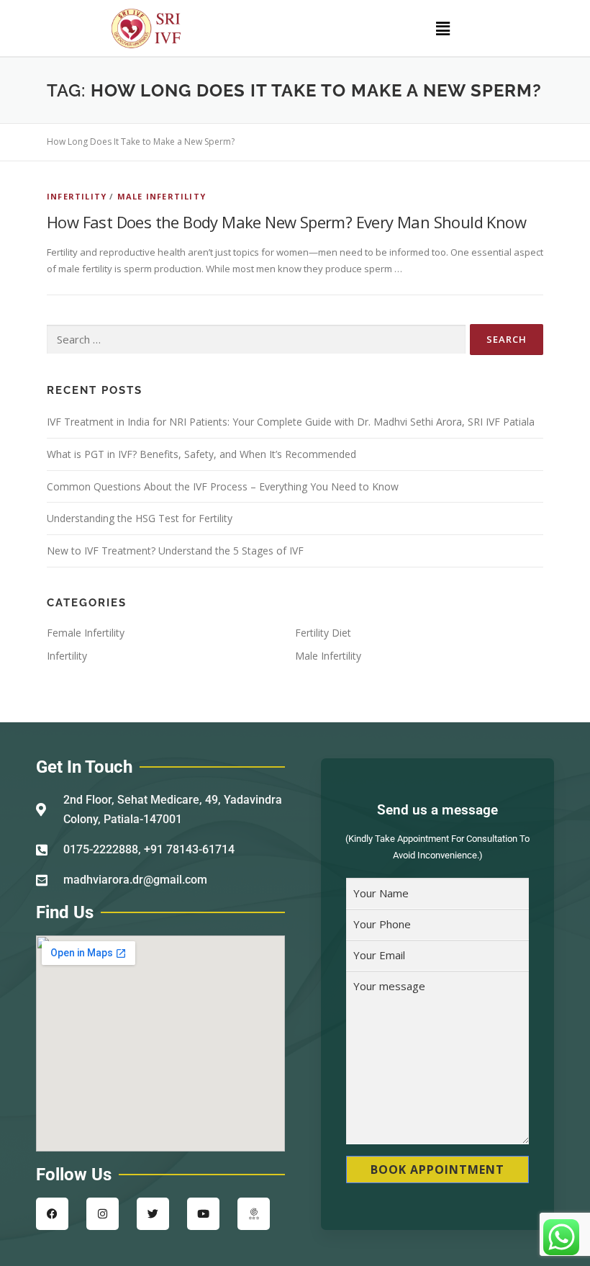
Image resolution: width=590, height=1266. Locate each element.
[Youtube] (203, 1214)
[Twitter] (153, 1214)
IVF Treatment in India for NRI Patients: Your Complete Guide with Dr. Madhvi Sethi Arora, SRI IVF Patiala (291, 421)
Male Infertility (161, 196)
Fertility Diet (323, 632)
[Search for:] (256, 340)
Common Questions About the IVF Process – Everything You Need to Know (223, 486)
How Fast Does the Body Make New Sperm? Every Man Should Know (286, 222)
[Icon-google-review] (253, 1214)
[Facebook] (52, 1214)
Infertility (76, 196)
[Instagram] (102, 1214)
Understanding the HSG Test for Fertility (139, 518)
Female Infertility (85, 632)
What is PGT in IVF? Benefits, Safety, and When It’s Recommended (201, 454)
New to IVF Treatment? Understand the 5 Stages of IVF (175, 550)
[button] (442, 28)
